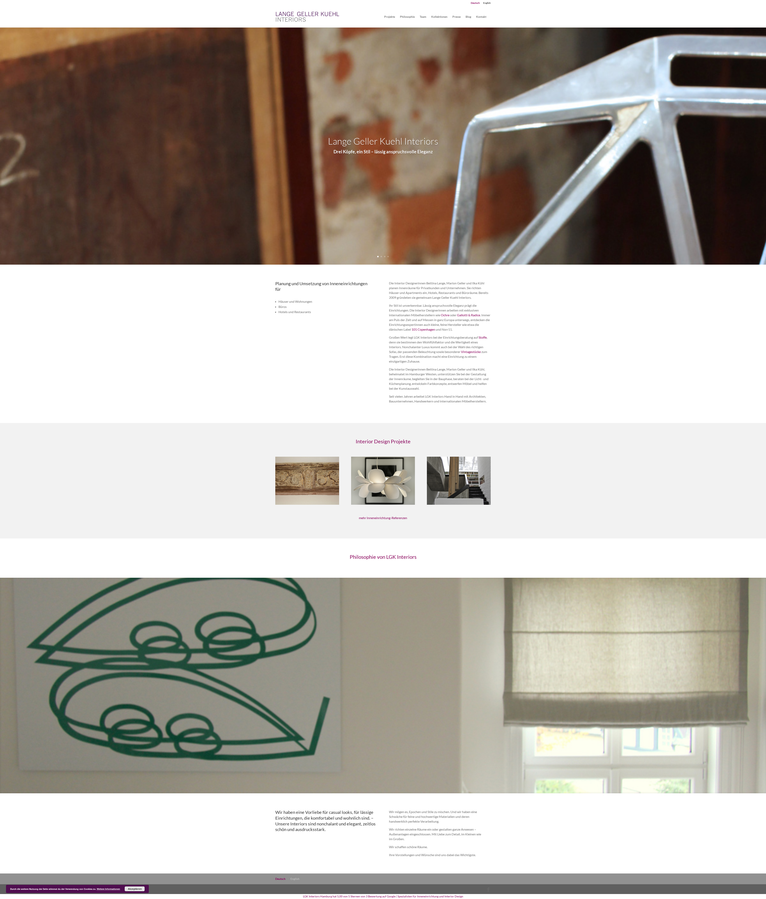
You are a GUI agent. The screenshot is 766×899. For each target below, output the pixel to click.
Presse (456, 16)
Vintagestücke (471, 352)
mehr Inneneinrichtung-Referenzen (383, 518)
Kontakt (481, 16)
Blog (468, 16)
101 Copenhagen (423, 329)
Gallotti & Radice (468, 315)
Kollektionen (439, 16)
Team (423, 16)
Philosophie (407, 16)
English (487, 3)
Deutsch (475, 3)
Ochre (445, 315)
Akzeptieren (135, 889)
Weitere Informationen (108, 888)
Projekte (389, 16)
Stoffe (483, 337)
